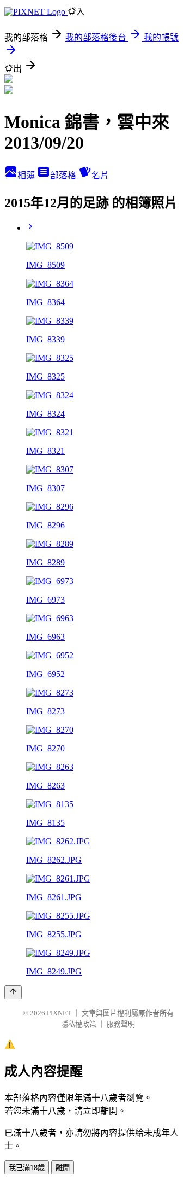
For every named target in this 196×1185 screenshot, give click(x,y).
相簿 (27, 175)
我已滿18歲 (27, 1168)
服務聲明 (121, 1024)
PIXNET (59, 1013)
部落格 (64, 175)
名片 (100, 175)
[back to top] (13, 992)
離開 (63, 1168)
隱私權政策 (78, 1024)
